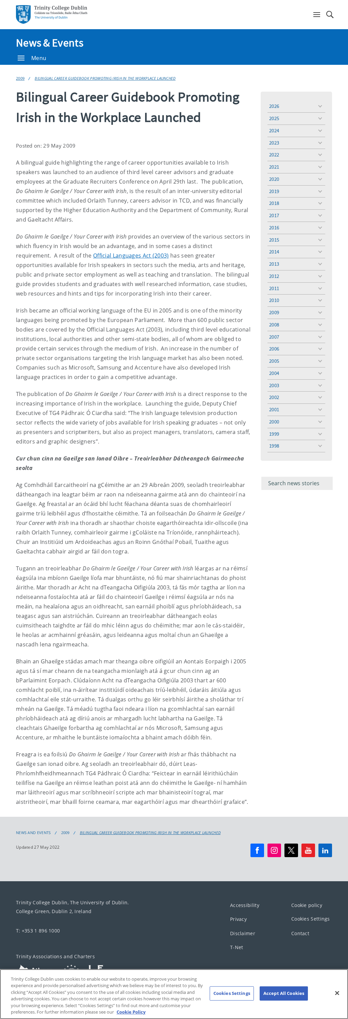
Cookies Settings (310, 919)
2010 (274, 300)
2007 (274, 337)
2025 (274, 118)
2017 (274, 215)
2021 (274, 167)
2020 (274, 179)
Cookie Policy (131, 1012)
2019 (274, 191)
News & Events (49, 43)
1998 (274, 445)
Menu (38, 58)
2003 (274, 385)
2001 (274, 409)
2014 (274, 251)
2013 (274, 264)
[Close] (337, 993)
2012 (274, 276)
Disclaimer (242, 933)
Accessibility (244, 905)
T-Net (236, 947)
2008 (274, 324)
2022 (274, 154)
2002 (274, 397)
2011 (274, 288)
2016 (274, 227)
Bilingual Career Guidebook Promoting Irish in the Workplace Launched (105, 78)
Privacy (238, 919)
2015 (274, 240)
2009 (20, 78)
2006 (274, 348)
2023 (274, 142)
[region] (174, 994)
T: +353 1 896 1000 (38, 930)
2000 (274, 421)
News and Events (33, 832)
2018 (274, 203)
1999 (274, 434)
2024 (274, 130)
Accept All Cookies (283, 993)
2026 (274, 106)
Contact (300, 933)
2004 (274, 373)
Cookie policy (306, 905)
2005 (274, 361)
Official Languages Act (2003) (131, 255)
